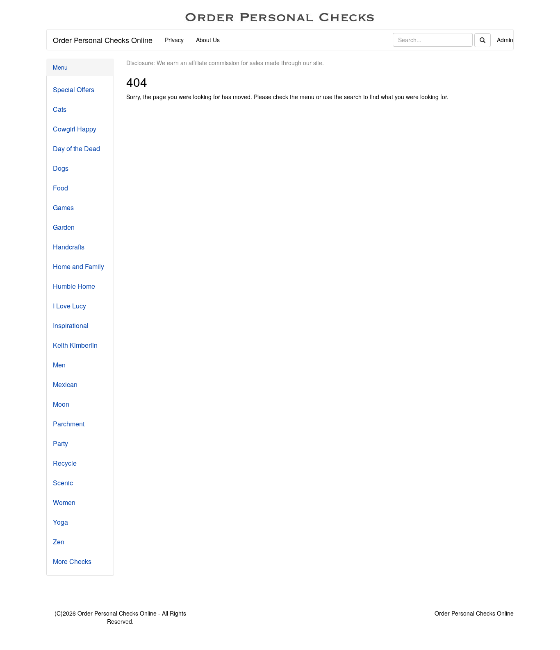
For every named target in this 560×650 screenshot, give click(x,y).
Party (60, 443)
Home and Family (78, 266)
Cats (59, 109)
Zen (58, 541)
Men (59, 364)
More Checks (72, 561)
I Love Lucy (69, 305)
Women (64, 502)
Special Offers (73, 89)
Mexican (65, 384)
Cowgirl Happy (74, 129)
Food (60, 188)
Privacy (174, 40)
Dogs (60, 168)
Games (63, 207)
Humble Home (74, 286)
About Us (208, 40)
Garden (64, 227)
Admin (505, 40)
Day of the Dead (76, 148)
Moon (61, 404)
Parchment (68, 423)
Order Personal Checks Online (103, 39)
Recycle (65, 463)
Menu (60, 67)
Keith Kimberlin (75, 345)
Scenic (63, 482)
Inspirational (71, 325)
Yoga (60, 522)
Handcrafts (68, 246)
